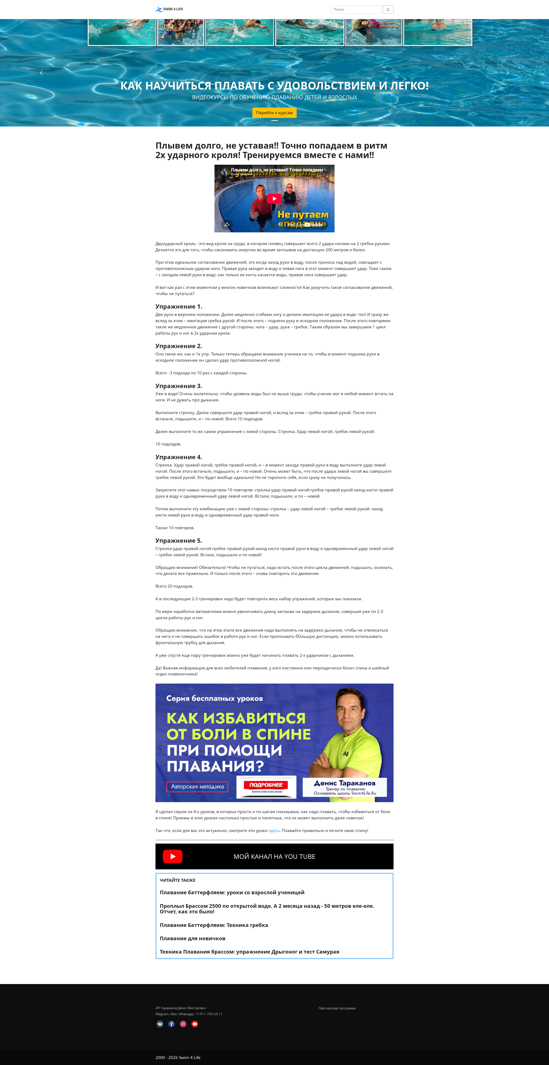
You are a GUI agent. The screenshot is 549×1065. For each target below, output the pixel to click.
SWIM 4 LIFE (172, 9)
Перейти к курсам (274, 113)
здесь (274, 830)
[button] (41, 72)
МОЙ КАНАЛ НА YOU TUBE (274, 856)
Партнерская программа (337, 1008)
